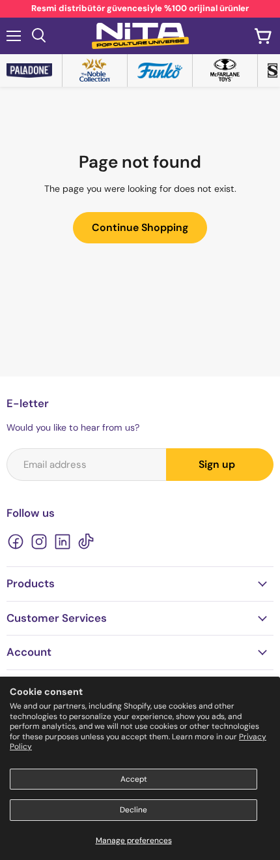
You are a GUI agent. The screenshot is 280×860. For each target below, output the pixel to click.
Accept (133, 779)
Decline (133, 810)
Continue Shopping (140, 227)
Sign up (217, 464)
